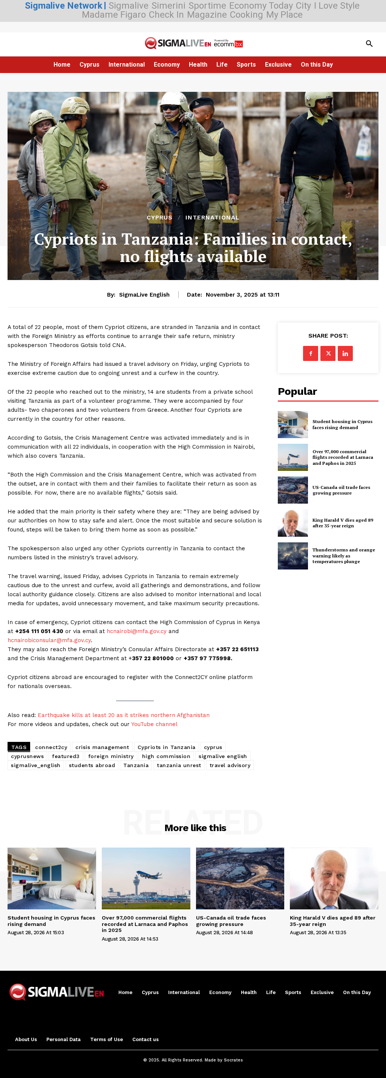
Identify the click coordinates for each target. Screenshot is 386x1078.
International (212, 218)
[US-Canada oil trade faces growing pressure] (293, 490)
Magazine (207, 14)
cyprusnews (27, 756)
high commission (166, 756)
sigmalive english (223, 756)
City (303, 5)
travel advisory (230, 765)
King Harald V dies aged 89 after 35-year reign (342, 523)
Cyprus (160, 218)
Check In (166, 14)
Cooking (246, 14)
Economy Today (261, 5)
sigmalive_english (36, 765)
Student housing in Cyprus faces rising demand (342, 424)
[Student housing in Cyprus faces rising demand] (293, 424)
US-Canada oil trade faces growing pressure (341, 490)
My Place (284, 14)
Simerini (168, 5)
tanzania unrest (179, 765)
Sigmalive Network (64, 5)
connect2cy (51, 747)
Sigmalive (129, 5)
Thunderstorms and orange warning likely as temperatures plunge (343, 555)
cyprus (213, 747)
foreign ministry (111, 756)
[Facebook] (310, 353)
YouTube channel (154, 724)
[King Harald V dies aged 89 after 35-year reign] (293, 522)
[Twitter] (327, 353)
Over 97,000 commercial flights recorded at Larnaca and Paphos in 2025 (342, 457)
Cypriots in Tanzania (167, 747)
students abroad (92, 765)
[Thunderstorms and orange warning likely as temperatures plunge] (293, 555)
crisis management (102, 747)
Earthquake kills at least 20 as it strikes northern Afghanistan (124, 715)
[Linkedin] (345, 353)
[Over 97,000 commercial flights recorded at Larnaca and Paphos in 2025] (293, 457)
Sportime (207, 5)
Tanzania (136, 765)
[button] (369, 44)
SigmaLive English (144, 294)
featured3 (66, 756)
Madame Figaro (114, 14)
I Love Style (337, 5)
